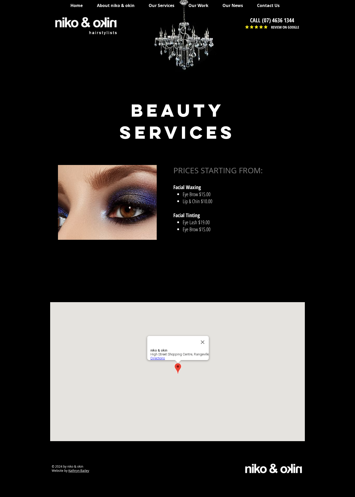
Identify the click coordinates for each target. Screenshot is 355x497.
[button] (164, 5)
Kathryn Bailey (78, 470)
